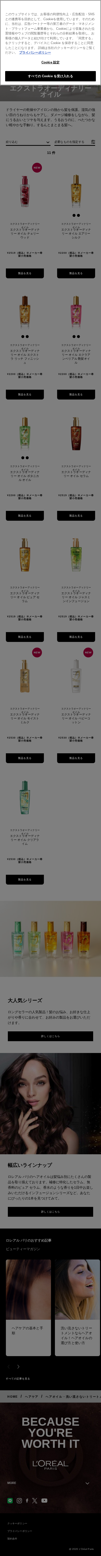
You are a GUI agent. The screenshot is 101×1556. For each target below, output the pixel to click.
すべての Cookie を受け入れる (50, 76)
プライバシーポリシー (35, 52)
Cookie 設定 (50, 62)
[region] (50, 42)
